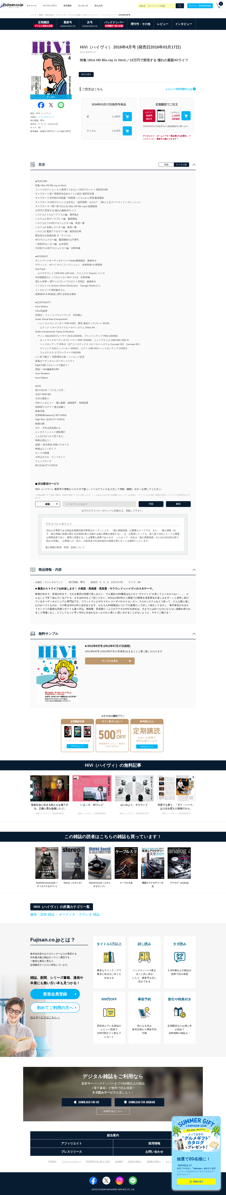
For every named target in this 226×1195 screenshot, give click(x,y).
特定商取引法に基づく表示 (98, 1161)
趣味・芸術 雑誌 (46, 15)
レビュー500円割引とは (180, 89)
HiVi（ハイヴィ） (91, 15)
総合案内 (113, 1135)
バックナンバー (109, 15)
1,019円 (116, 130)
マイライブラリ (50, 5)
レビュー (162, 24)
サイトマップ (172, 1161)
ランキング (83, 5)
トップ (33, 15)
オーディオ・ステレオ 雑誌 (68, 15)
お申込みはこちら (77, 746)
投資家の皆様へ (154, 1161)
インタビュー (183, 24)
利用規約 (52, 1161)
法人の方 (99, 5)
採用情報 (154, 1143)
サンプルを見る (110, 660)
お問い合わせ (154, 1151)
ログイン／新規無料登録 (200, 6)
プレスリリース (71, 1151)
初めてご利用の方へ (55, 1007)
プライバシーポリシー (71, 1161)
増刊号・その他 (140, 24)
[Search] (180, 5)
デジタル (91, 130)
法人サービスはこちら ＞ (45, 1017)
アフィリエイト (71, 1143)
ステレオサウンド (46, 117)
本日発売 (67, 5)
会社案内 (119, 1161)
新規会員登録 (55, 994)
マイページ (31, 5)
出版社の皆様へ (135, 1161)
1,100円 (116, 116)
